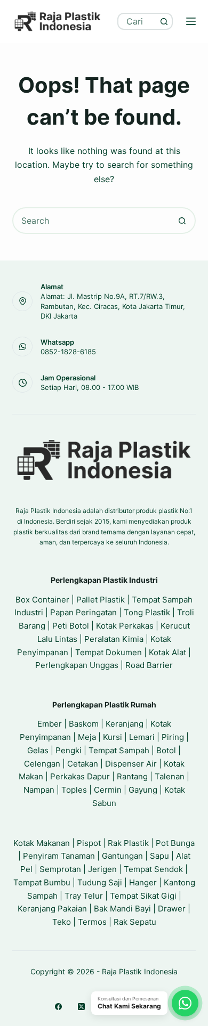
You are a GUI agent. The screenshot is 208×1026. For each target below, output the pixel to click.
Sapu (159, 856)
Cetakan (82, 764)
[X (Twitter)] (81, 1006)
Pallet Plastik (100, 600)
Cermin (108, 790)
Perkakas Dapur (80, 776)
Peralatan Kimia (113, 639)
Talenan (170, 776)
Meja (87, 737)
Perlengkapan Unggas (76, 665)
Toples (74, 790)
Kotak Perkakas (125, 626)
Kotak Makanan (41, 843)
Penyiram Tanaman (59, 856)
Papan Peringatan (83, 612)
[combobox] (137, 21)
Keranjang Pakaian (52, 908)
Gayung (143, 790)
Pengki (68, 750)
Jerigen (102, 869)
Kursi (112, 737)
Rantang (132, 776)
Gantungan (122, 856)
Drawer (172, 908)
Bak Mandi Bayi (122, 908)
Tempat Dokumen (108, 652)
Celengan (42, 764)
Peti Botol (70, 626)
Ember (49, 724)
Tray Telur (84, 896)
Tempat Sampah (119, 750)
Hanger (143, 882)
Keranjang (124, 724)
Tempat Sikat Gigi (143, 896)
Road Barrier (149, 665)
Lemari (142, 737)
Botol (166, 750)
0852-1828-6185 (68, 351)
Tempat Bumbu (41, 882)
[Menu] (191, 21)
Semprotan (60, 869)
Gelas (38, 750)
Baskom (84, 724)
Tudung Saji (99, 882)
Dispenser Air (131, 764)
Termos (92, 922)
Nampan (38, 790)
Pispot (89, 843)
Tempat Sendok (153, 869)
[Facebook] (58, 1006)
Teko (61, 922)
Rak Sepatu (135, 922)
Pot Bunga (175, 843)
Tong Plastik (147, 612)
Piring (173, 737)
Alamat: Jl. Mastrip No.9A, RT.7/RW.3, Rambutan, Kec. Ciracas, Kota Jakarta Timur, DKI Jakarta (113, 306)
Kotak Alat (167, 652)
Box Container (42, 600)
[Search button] (164, 21)
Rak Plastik (128, 843)
